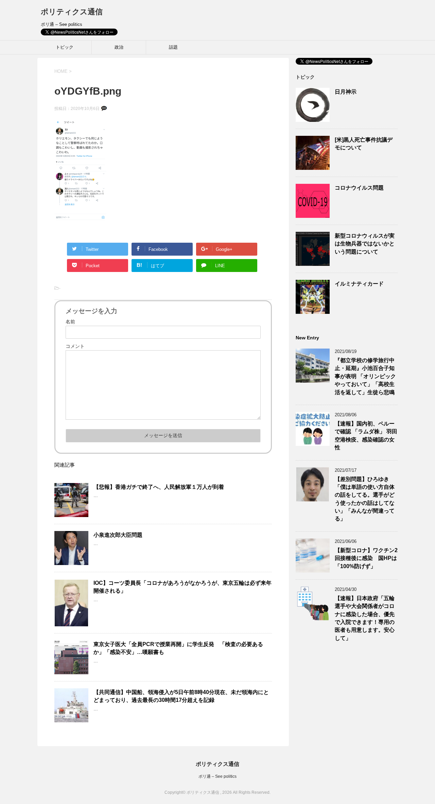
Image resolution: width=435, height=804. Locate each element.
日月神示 (345, 92)
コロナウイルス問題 (359, 188)
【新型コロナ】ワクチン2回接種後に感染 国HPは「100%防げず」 (366, 558)
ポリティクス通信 (72, 11)
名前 (70, 321)
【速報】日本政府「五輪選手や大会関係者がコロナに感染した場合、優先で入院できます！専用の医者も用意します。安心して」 (365, 618)
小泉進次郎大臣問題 (117, 535)
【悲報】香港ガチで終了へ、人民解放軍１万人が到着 (158, 487)
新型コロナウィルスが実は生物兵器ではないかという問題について (365, 244)
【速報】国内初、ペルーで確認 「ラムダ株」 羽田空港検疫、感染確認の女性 (366, 435)
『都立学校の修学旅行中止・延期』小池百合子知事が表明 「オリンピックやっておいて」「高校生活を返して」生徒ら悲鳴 (365, 376)
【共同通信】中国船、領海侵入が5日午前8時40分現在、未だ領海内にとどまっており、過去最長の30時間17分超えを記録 (181, 696)
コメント (75, 346)
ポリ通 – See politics (217, 776)
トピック (64, 47)
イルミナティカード (359, 284)
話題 (173, 47)
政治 (119, 47)
